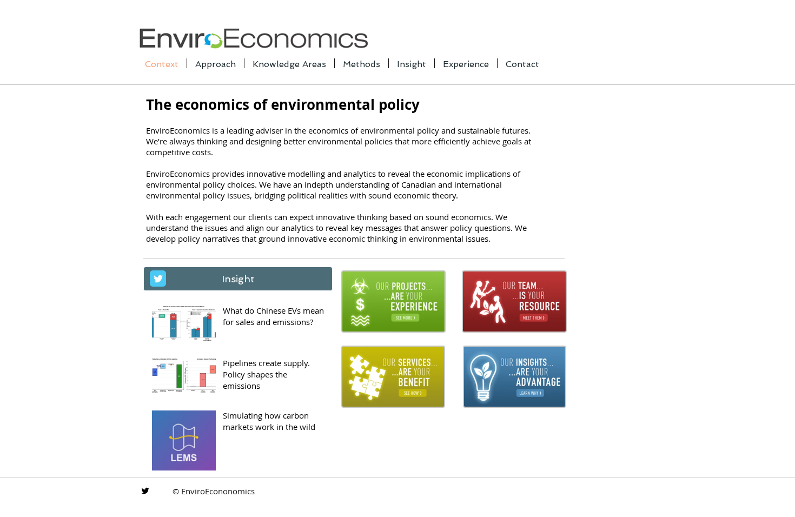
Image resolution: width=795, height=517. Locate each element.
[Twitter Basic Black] (145, 490)
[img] (393, 301)
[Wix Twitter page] (158, 278)
